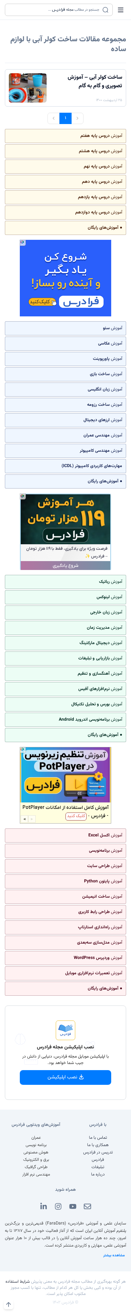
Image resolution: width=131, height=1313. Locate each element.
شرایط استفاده (17, 1281)
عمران (36, 1137)
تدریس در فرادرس (98, 1152)
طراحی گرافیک (36, 1167)
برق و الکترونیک (36, 1159)
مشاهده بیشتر (114, 1255)
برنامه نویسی (36, 1145)
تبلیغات (97, 1167)
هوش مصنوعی (35, 1152)
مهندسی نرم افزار (36, 1174)
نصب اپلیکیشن (62, 1077)
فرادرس (98, 1159)
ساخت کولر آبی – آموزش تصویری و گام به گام (95, 81)
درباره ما (98, 1174)
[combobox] (55, 10)
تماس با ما (98, 1137)
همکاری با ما (98, 1145)
